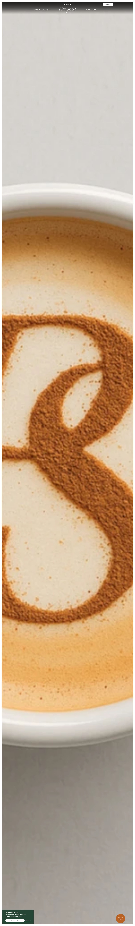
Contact (108, 4)
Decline (28, 920)
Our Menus (37, 10)
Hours (94, 10)
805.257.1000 (67, 4)
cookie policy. (18, 916)
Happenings (46, 10)
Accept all (15, 920)
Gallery (87, 10)
